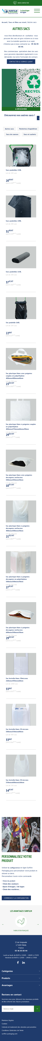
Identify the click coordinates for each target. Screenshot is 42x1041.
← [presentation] (3, 924)
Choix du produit (9, 881)
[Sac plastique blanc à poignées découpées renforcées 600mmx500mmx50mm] (21, 614)
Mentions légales (8, 1020)
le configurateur (14, 868)
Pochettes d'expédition (28, 129)
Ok (37, 1009)
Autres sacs (9, 129)
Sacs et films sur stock (17, 22)
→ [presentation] (38, 924)
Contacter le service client (21, 61)
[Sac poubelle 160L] (21, 309)
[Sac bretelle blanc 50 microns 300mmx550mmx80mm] (21, 716)
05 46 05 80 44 (21, 951)
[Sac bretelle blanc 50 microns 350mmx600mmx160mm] (21, 767)
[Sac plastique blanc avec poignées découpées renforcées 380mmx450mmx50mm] (21, 462)
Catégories (7, 971)
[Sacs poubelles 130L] (21, 157)
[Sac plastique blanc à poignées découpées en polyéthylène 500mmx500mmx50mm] (21, 563)
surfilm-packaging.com (9, 1034)
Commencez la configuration (16, 898)
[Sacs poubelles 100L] (21, 207)
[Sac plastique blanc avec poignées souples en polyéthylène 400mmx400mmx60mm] (21, 360)
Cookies (4, 1024)
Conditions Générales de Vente (12, 1030)
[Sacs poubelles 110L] (21, 258)
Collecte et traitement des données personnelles (19, 1027)
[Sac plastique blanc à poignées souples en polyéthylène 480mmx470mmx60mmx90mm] (21, 411)
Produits (6, 978)
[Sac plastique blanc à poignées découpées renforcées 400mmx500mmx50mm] (21, 512)
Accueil (4, 22)
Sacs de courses (12, 134)
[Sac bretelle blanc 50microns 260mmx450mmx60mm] (21, 665)
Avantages (7, 985)
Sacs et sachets (30, 134)
